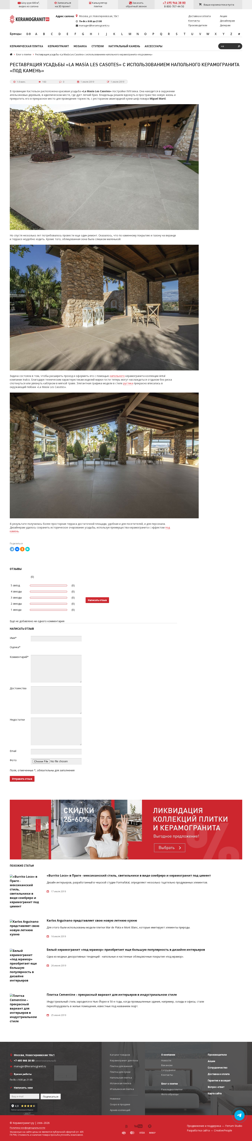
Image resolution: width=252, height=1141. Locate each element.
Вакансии (166, 1065)
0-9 (28, 34)
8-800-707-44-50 (174, 6)
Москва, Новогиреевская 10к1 (34, 1055)
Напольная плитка (121, 1077)
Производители (217, 1054)
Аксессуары (153, 46)
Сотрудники (168, 1070)
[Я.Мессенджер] (27, 549)
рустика (128, 383)
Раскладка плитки (171, 1089)
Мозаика (80, 46)
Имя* (13, 638)
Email (13, 751)
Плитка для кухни (120, 1072)
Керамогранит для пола (124, 1060)
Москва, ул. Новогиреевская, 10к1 (99, 16)
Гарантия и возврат (219, 1080)
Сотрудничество (217, 1067)
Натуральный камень (124, 46)
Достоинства (18, 688)
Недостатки (17, 719)
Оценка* (15, 647)
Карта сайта (215, 1093)
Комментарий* (19, 657)
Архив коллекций (120, 1110)
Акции (211, 1061)
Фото (13, 760)
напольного (117, 376)
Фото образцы (170, 1094)
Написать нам (23, 1087)
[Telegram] (12, 549)
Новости (166, 1060)
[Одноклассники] (22, 549)
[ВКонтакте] (17, 549)
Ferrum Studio (233, 1126)
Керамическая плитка (26, 46)
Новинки (115, 1098)
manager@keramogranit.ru (94, 25)
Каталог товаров (120, 1054)
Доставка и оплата (218, 1074)
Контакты (167, 1074)
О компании (168, 1054)
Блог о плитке (169, 1083)
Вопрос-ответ (216, 1087)
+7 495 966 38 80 (174, 3)
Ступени (98, 46)
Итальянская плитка (122, 1089)
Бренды (15, 34)
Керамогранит (58, 46)
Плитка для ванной (121, 1066)
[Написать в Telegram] (239, 1115)
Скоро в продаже (120, 1104)
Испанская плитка (120, 1083)
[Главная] (11, 54)
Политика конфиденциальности (27, 1127)
